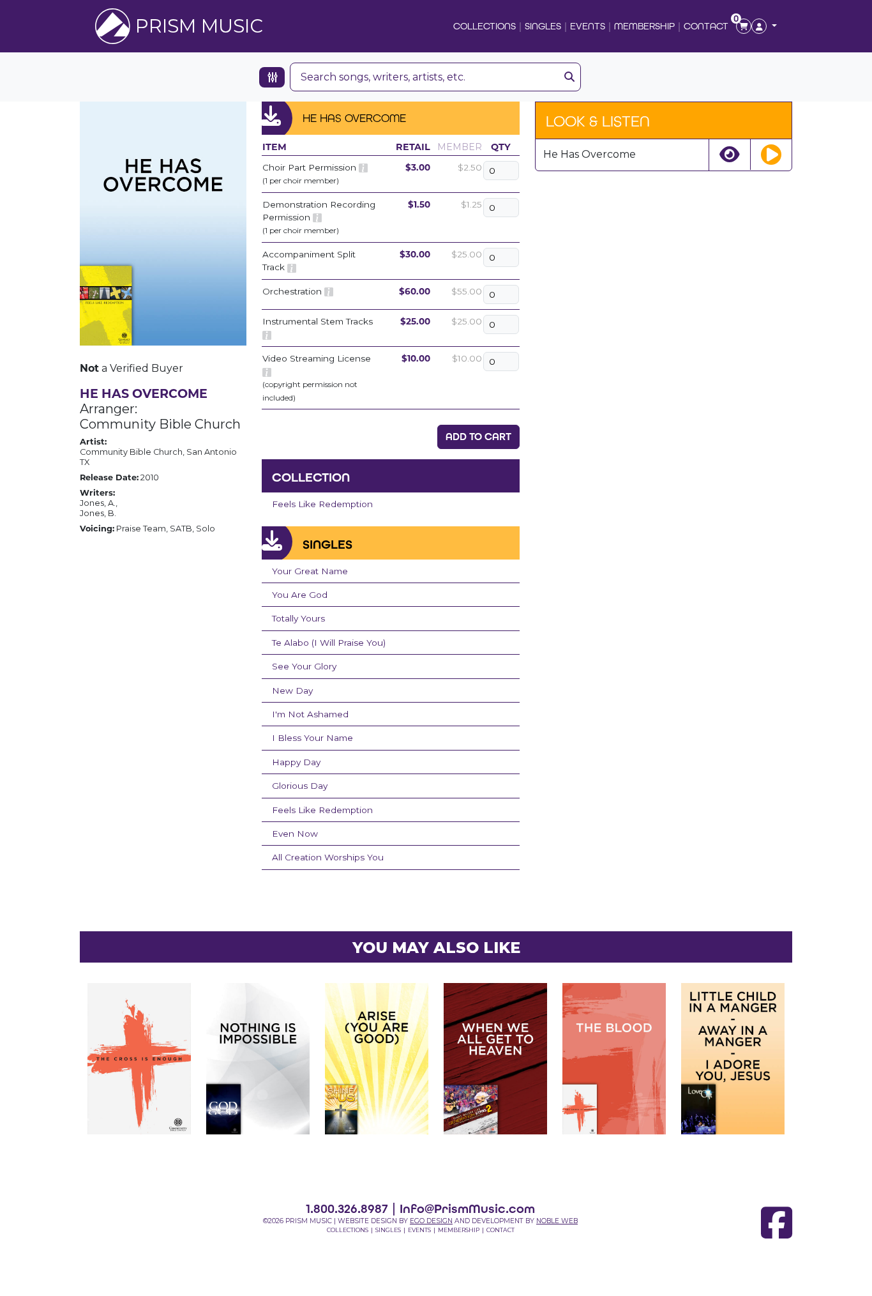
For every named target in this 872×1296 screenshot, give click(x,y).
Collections (484, 25)
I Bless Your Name (312, 738)
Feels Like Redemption (322, 504)
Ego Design (431, 1221)
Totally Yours (298, 618)
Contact (706, 25)
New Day (292, 690)
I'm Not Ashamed (310, 714)
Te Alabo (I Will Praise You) (329, 642)
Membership (644, 25)
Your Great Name (310, 571)
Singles (543, 25)
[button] (764, 26)
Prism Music (199, 26)
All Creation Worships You (328, 857)
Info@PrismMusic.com (467, 1208)
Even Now (295, 833)
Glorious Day (299, 786)
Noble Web (557, 1221)
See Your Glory (304, 666)
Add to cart (478, 437)
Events (587, 25)
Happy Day (296, 762)
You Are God (299, 595)
